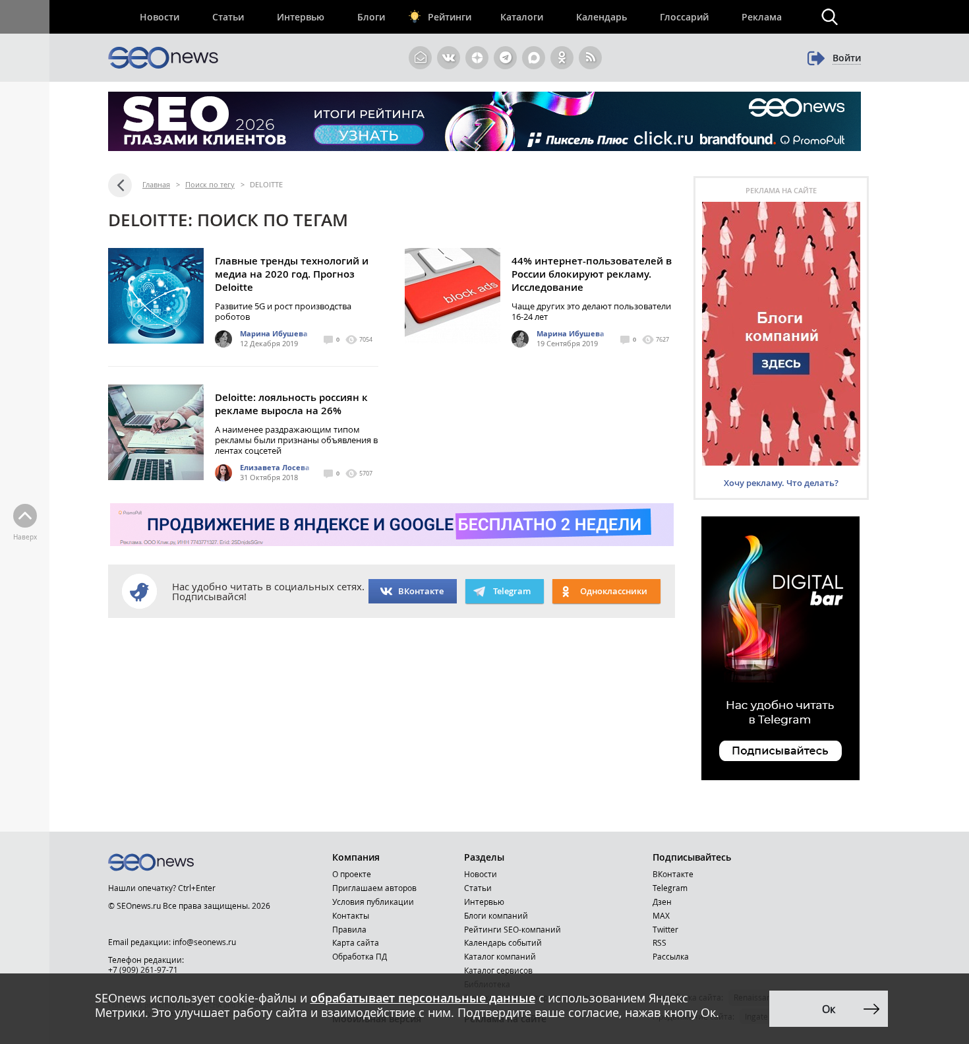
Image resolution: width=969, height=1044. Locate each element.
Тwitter (665, 929)
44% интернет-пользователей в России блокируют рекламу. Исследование (592, 274)
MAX (661, 915)
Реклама (762, 17)
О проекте (351, 874)
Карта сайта (355, 942)
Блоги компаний (496, 915)
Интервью (300, 17)
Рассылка (671, 956)
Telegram (670, 887)
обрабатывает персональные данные (422, 998)
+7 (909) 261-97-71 (143, 969)
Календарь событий (503, 942)
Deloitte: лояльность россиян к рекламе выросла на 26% (291, 403)
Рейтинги (449, 17)
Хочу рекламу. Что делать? (781, 483)
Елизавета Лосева (275, 467)
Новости (159, 17)
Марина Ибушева (274, 333)
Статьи (228, 17)
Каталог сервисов (498, 970)
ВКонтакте (421, 591)
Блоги (371, 17)
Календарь (601, 17)
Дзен (662, 901)
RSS (659, 942)
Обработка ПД (359, 956)
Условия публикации (373, 901)
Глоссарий (684, 17)
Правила (349, 929)
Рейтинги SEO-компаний (512, 929)
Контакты (350, 915)
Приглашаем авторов (374, 887)
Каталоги (521, 17)
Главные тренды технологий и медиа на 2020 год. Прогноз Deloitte (291, 274)
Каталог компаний (500, 956)
